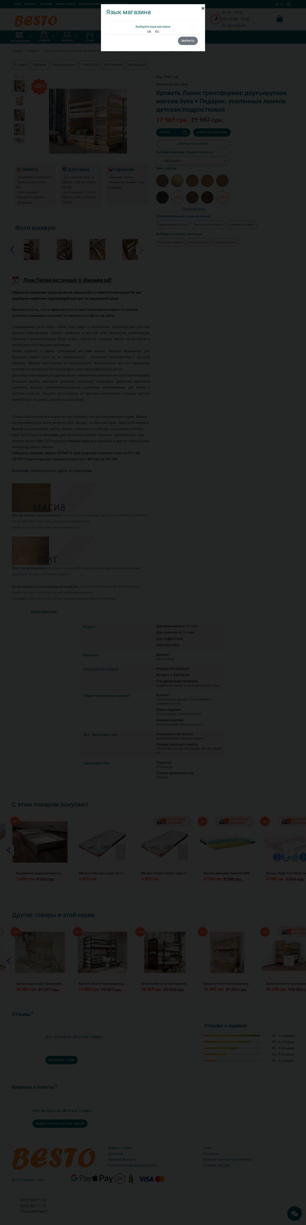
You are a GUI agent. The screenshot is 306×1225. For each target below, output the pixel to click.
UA (149, 31)
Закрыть (187, 40)
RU (157, 31)
